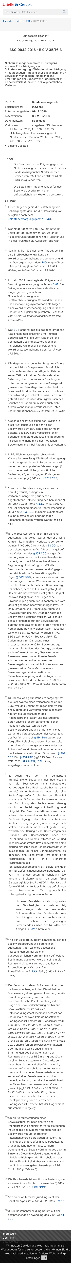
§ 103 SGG (40, 553)
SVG (47, 219)
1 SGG (39, 504)
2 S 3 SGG (50, 478)
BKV (32, 929)
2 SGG (52, 545)
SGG (34, 971)
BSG (28, 21)
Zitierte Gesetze (18, 145)
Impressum (9, 1233)
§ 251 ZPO (26, 757)
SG (16, 329)
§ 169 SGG (38, 1187)
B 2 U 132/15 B (32, 761)
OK (44, 1258)
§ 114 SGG (40, 737)
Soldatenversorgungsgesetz (25, 219)
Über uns (8, 1237)
